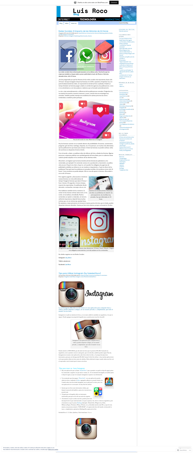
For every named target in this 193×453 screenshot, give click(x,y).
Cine (120, 97)
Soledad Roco (92, 276)
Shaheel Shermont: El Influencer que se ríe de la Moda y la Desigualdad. (126, 148)
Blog (61, 23)
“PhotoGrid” (82, 378)
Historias (66, 36)
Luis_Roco (68, 257)
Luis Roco (68, 264)
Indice (66, 23)
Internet (96, 33)
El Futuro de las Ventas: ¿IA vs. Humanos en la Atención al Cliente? (126, 138)
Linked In (121, 166)
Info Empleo (122, 161)
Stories (90, 36)
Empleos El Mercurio (124, 160)
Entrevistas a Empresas (125, 106)
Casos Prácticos (82, 33)
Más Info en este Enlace (77, 308)
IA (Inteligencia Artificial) (125, 109)
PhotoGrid (86, 276)
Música (121, 114)
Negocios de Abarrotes (125, 116)
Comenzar (114, 2)
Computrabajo (123, 158)
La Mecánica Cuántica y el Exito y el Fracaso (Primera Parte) (126, 66)
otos (82, 276)
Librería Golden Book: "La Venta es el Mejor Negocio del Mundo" (126, 53)
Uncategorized (123, 129)
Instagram (71, 36)
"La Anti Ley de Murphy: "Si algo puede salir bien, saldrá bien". (126, 71)
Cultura (121, 104)
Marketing (101, 33)
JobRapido (121, 163)
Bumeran (121, 156)
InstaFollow (72, 276)
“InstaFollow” (83, 370)
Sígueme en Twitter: (127, 29)
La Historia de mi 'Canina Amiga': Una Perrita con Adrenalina (125, 76)
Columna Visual (84, 275)
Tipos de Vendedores (124, 127)
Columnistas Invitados (125, 101)
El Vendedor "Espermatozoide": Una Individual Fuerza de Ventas (126, 61)
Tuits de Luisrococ (123, 31)
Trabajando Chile (123, 170)
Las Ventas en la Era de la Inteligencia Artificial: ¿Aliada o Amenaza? (126, 143)
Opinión (107, 33)
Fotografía (66, 276)
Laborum (121, 165)
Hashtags (79, 403)
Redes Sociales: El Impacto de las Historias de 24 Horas (83, 31)
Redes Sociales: (84, 36)
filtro (78, 380)
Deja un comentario (69, 34)
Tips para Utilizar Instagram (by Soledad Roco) (80, 273)
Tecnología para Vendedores (126, 124)
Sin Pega (121, 168)
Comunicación (90, 33)
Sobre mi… (74, 23)
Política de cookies (53, 449)
